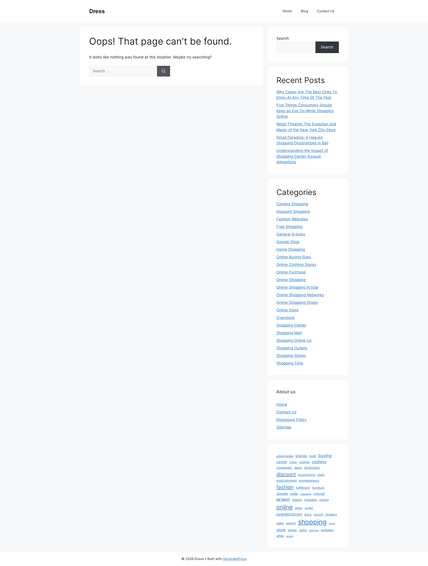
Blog (304, 11)
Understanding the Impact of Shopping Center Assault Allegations (302, 156)
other (298, 508)
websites (327, 530)
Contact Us (325, 11)
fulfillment (303, 487)
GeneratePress (235, 559)
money (324, 500)
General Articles (290, 234)
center (281, 462)
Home (287, 11)
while (280, 536)
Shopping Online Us (294, 340)
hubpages (305, 494)
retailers (331, 514)
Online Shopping (291, 280)
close (293, 462)
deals (298, 467)
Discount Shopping (293, 211)
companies (284, 467)
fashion (285, 487)
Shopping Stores (291, 355)
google (282, 493)
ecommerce (306, 475)
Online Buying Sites (293, 257)
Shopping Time (289, 363)
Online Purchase (291, 272)
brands (301, 456)
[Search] (163, 71)
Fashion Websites (292, 219)
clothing (319, 461)
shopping (312, 522)
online (284, 507)
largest (283, 499)
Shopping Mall (289, 333)
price (307, 514)
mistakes (310, 500)
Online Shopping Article (297, 287)
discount (286, 474)
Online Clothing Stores (296, 264)
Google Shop (287, 242)
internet (319, 494)
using (303, 530)
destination (312, 467)
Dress (97, 11)
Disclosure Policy (291, 419)
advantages (284, 456)
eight (321, 475)
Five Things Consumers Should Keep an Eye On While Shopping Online (304, 111)
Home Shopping (290, 249)
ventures (314, 530)
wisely (289, 536)
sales (280, 523)
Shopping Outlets (291, 348)
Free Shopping (289, 226)
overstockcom (289, 514)
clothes (304, 462)
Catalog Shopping (292, 204)
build (312, 456)
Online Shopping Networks (300, 295)
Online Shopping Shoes (297, 302)
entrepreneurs (309, 480)
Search (282, 38)
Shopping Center (291, 325)
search (291, 523)
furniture (318, 487)
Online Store (287, 310)
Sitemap (283, 427)
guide (294, 494)
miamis (297, 500)
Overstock (285, 317)
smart (332, 523)
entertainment (286, 480)
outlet (309, 508)
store (281, 529)
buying (324, 455)
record (318, 514)
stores (292, 530)
